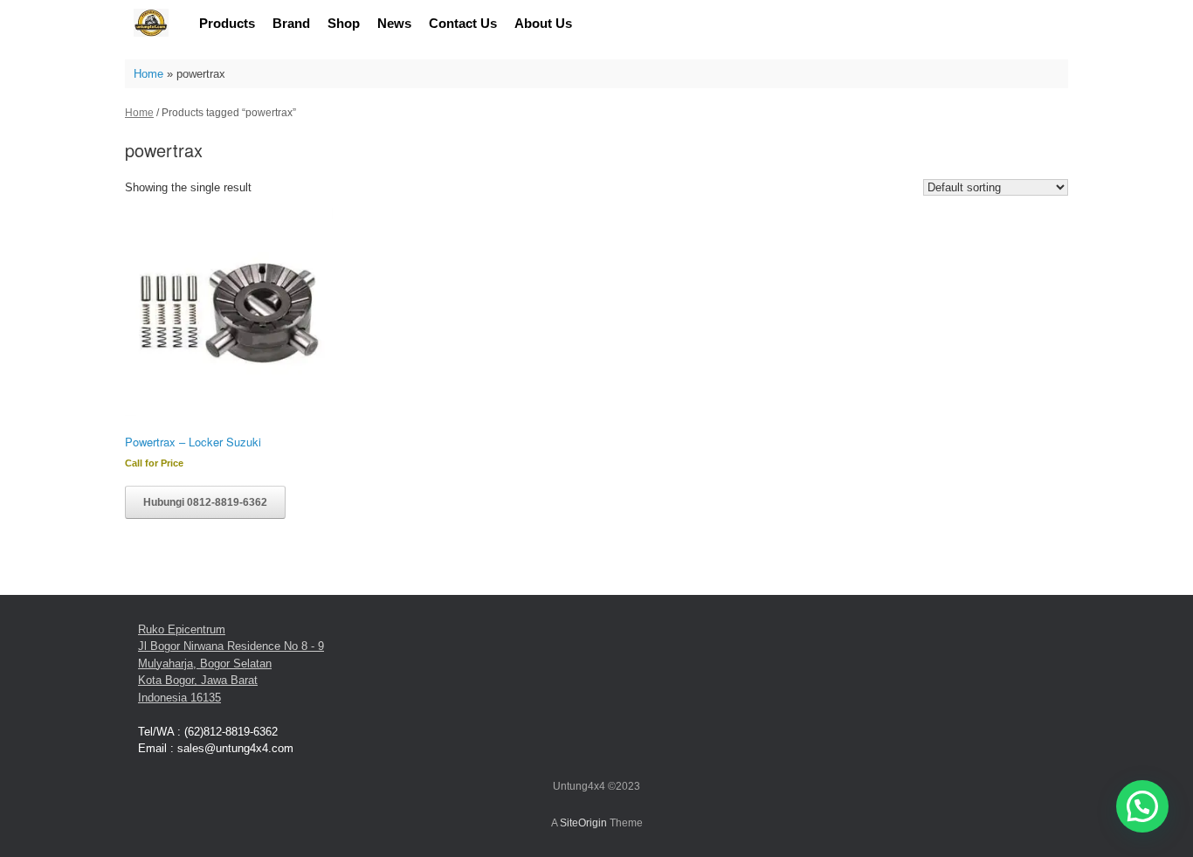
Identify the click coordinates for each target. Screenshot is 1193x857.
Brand (291, 23)
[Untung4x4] (151, 23)
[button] (1142, 806)
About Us (543, 23)
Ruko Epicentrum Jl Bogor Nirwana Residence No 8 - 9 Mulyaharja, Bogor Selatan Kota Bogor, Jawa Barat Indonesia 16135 (231, 663)
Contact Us (463, 23)
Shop (344, 23)
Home (148, 73)
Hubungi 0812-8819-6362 (205, 502)
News (394, 23)
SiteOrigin (583, 823)
